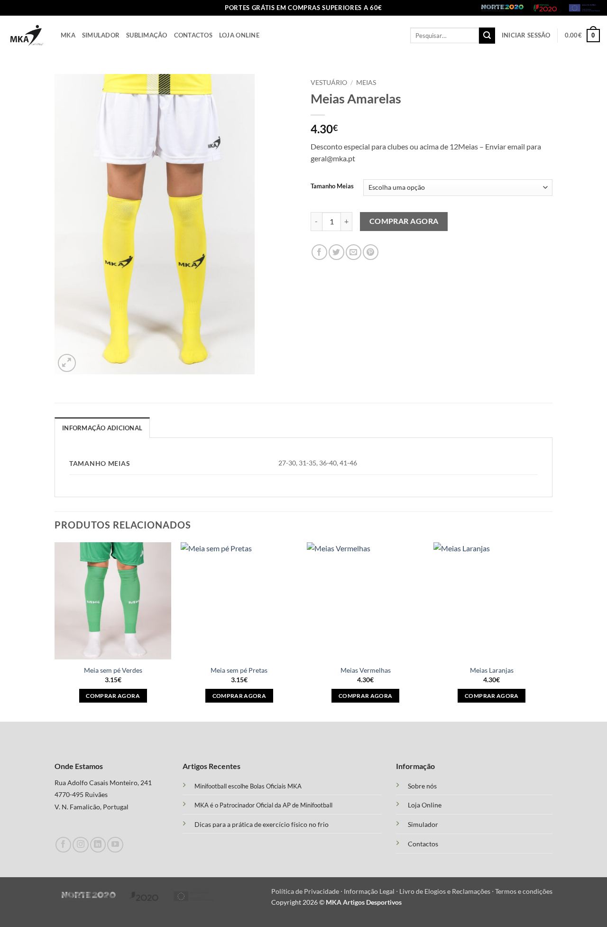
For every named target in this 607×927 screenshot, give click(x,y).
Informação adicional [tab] (102, 428)
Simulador (101, 35)
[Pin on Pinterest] (370, 252)
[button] (526, 35)
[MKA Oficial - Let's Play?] (26, 35)
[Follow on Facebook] (63, 845)
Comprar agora (404, 221)
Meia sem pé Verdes (113, 670)
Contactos (193, 35)
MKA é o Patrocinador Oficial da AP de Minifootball (263, 805)
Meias (366, 82)
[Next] (550, 631)
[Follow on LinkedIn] (98, 845)
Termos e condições (523, 891)
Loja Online (239, 35)
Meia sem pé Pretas (239, 670)
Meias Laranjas (492, 670)
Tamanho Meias (332, 186)
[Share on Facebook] (319, 252)
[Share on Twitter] (336, 252)
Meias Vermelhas (365, 670)
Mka (68, 35)
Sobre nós (422, 786)
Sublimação (146, 35)
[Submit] (487, 36)
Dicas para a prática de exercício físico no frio (261, 824)
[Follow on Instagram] (80, 845)
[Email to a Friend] (353, 252)
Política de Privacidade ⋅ (307, 891)
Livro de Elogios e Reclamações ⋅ (447, 891)
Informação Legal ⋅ (371, 891)
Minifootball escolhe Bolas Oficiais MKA (248, 786)
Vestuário (329, 82)
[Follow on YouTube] (115, 845)
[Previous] (55, 631)
